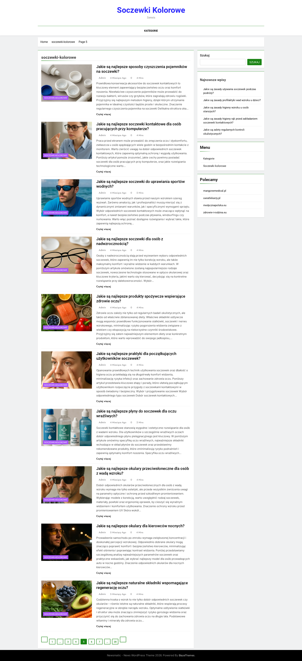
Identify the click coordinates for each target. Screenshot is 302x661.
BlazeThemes (187, 655)
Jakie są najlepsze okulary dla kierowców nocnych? (140, 526)
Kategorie (151, 30)
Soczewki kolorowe (151, 10)
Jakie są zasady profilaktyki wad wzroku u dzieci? (232, 100)
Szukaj (205, 55)
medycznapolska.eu (214, 205)
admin (102, 78)
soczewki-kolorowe (55, 97)
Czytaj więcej (103, 114)
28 (115, 641)
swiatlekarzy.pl (211, 198)
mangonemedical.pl (214, 190)
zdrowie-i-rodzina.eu (214, 212)
